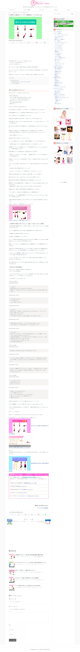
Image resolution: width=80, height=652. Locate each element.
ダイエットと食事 (57, 33)
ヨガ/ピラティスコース (59, 63)
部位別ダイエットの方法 (58, 94)
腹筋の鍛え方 (57, 92)
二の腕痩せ (57, 100)
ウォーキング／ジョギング (59, 86)
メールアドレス (11, 629)
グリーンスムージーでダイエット (60, 34)
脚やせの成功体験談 (15, 83)
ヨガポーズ (56, 60)
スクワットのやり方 (58, 89)
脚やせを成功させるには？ (14, 80)
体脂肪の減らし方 (58, 82)
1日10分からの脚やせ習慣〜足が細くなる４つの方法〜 (19, 447)
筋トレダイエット (57, 88)
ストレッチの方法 (57, 31)
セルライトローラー (23, 492)
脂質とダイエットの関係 (59, 39)
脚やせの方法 (38, 505)
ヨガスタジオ (57, 65)
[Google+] (25, 515)
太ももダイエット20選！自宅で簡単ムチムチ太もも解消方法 (27, 577)
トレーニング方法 (57, 47)
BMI (55, 79)
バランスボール (57, 45)
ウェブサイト (11, 634)
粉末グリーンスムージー (22, 486)
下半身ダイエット (58, 99)
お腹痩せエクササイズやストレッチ (61, 97)
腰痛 (55, 74)
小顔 (55, 102)
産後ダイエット (57, 83)
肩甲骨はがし (57, 73)
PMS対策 (56, 80)
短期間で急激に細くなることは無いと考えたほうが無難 (20, 81)
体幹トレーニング (58, 50)
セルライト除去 (57, 56)
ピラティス (57, 62)
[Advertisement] (29, 51)
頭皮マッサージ (57, 59)
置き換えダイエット (58, 37)
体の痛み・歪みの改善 (57, 66)
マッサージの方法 (57, 53)
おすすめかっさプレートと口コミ (33, 495)
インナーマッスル (58, 48)
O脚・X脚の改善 (57, 68)
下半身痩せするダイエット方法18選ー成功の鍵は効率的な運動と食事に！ (29, 554)
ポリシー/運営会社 (63, 182)
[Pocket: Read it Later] (37, 43)
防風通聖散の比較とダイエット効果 (30, 482)
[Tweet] (13, 43)
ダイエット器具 (56, 40)
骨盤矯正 (56, 76)
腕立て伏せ (57, 91)
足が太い (46, 505)
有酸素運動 (56, 85)
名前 (9, 624)
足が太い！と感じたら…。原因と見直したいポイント (19, 220)
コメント (10, 611)
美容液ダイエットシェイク (28, 489)
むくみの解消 (57, 54)
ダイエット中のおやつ (58, 36)
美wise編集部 (45, 507)
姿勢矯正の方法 (57, 71)
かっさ (21, 495)
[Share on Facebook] (21, 43)
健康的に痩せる (56, 77)
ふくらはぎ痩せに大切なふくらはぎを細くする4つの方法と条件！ (28, 585)
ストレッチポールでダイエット (60, 42)
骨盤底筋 (56, 51)
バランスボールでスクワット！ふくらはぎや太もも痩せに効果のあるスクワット (30, 562)
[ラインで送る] (45, 43)
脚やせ (43, 505)
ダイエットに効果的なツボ (59, 57)
